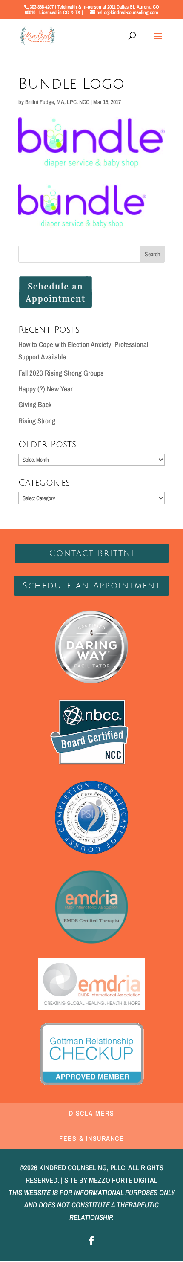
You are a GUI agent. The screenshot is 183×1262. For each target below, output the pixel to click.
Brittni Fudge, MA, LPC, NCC (57, 102)
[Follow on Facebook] (91, 1240)
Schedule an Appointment (91, 585)
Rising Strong (36, 420)
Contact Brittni (91, 553)
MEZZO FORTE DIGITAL (123, 1180)
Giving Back (34, 404)
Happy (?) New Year (45, 389)
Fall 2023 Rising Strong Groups (60, 373)
